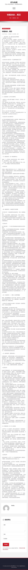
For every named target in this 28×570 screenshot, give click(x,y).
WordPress (13, 566)
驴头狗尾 (14, 2)
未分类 (10, 34)
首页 (10, 18)
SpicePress (22, 566)
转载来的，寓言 (15, 18)
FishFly (5, 34)
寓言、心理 (16, 34)
